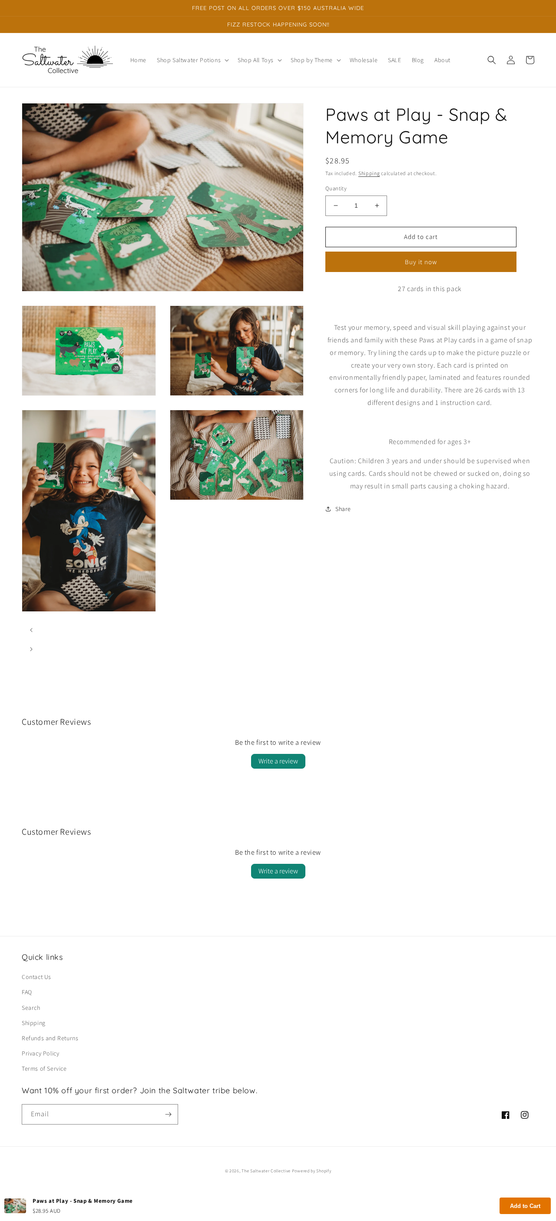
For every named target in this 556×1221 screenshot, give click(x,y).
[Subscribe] (168, 1114)
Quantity (336, 188)
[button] (192, 60)
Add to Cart (525, 1206)
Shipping (369, 173)
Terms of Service (44, 1068)
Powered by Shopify (311, 1171)
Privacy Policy (40, 1053)
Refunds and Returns (50, 1038)
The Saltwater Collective (267, 1171)
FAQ (27, 992)
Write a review (278, 761)
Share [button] (343, 509)
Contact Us (36, 977)
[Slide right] (31, 649)
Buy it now (421, 262)
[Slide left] (31, 630)
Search (31, 1008)
